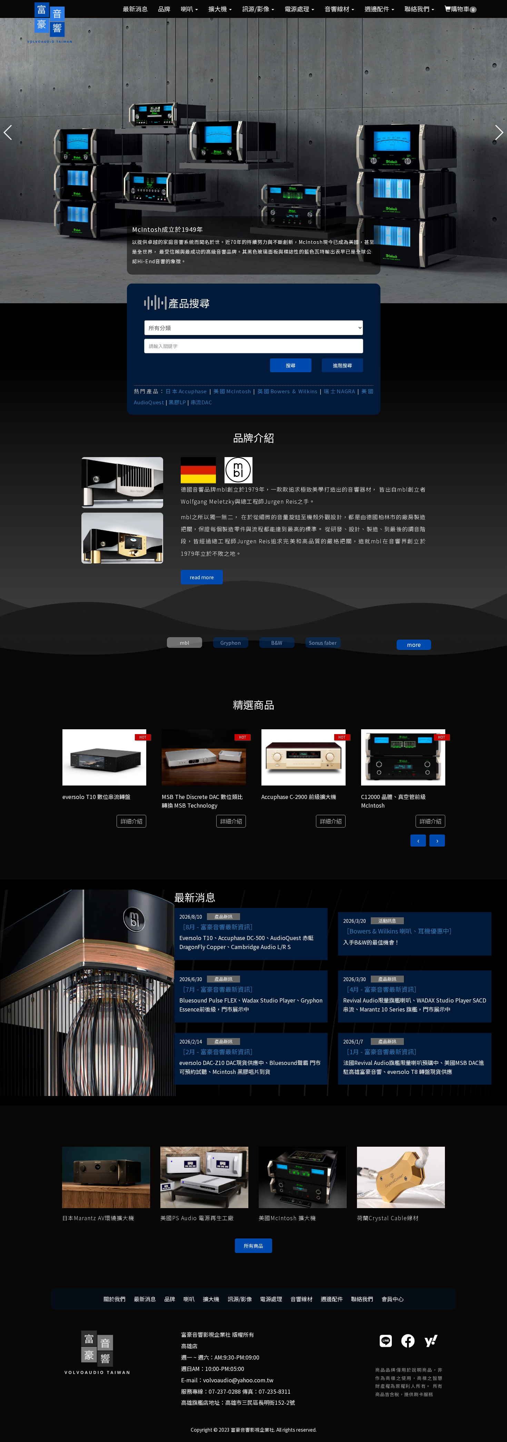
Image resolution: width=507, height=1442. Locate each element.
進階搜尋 (342, 365)
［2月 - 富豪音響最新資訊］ (217, 1051)
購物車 (462, 8)
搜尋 (291, 365)
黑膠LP (177, 402)
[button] (499, 132)
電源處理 (298, 8)
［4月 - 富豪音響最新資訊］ (381, 989)
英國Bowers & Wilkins (288, 391)
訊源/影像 (256, 8)
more (414, 644)
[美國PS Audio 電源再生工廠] (204, 1177)
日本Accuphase (186, 391)
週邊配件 (378, 8)
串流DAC (201, 402)
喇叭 (188, 8)
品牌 (164, 8)
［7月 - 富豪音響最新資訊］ (217, 989)
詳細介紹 (131, 821)
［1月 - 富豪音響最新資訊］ (381, 1051)
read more (202, 577)
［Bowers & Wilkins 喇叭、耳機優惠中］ (399, 930)
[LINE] (386, 1340)
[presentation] (418, 840)
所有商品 (253, 1245)
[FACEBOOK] (408, 1340)
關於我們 (114, 1299)
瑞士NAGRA (339, 391)
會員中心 (392, 1299)
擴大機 (218, 8)
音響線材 (338, 8)
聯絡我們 (418, 8)
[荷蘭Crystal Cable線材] (401, 1177)
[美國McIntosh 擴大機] (303, 1177)
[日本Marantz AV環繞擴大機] (106, 1177)
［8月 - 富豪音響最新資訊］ (217, 926)
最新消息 (135, 8)
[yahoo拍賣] (431, 1340)
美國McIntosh (232, 391)
